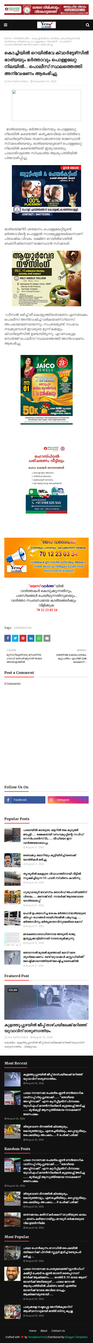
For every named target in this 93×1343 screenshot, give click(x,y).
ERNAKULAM (21, 38)
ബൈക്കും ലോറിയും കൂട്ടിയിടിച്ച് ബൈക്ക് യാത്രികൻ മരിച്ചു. (49, 857)
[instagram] (68, 800)
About (43, 1330)
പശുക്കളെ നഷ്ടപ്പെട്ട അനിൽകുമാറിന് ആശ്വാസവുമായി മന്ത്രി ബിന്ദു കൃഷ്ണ (48, 1309)
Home (7, 38)
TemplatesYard (37, 1337)
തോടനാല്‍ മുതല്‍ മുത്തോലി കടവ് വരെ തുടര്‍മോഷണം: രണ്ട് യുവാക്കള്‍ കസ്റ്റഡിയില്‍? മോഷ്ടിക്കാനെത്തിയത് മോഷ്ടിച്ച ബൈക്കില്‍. (54, 957)
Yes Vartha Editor (17, 81)
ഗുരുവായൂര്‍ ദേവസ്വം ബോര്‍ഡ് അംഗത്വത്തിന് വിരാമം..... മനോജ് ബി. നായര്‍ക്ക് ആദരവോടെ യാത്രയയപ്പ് (55, 896)
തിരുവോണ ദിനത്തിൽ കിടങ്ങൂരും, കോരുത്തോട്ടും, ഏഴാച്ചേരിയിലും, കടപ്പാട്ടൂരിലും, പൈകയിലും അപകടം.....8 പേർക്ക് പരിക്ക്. (55, 1131)
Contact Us (58, 1330)
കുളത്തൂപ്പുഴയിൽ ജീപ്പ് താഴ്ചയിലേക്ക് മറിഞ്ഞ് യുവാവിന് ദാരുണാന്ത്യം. (45, 1027)
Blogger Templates (76, 1337)
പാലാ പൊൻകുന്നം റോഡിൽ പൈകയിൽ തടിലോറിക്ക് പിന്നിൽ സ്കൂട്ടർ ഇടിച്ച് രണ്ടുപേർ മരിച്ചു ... (52, 1252)
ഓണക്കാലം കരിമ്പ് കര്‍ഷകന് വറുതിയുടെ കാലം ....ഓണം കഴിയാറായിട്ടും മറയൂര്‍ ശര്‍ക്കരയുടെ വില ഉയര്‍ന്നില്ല (54, 1219)
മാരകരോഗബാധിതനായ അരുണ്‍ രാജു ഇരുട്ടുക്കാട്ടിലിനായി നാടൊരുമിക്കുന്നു (49, 936)
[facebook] (24, 800)
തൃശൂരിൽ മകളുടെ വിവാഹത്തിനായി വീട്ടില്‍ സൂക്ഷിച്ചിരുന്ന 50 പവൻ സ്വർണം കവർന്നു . (52, 876)
